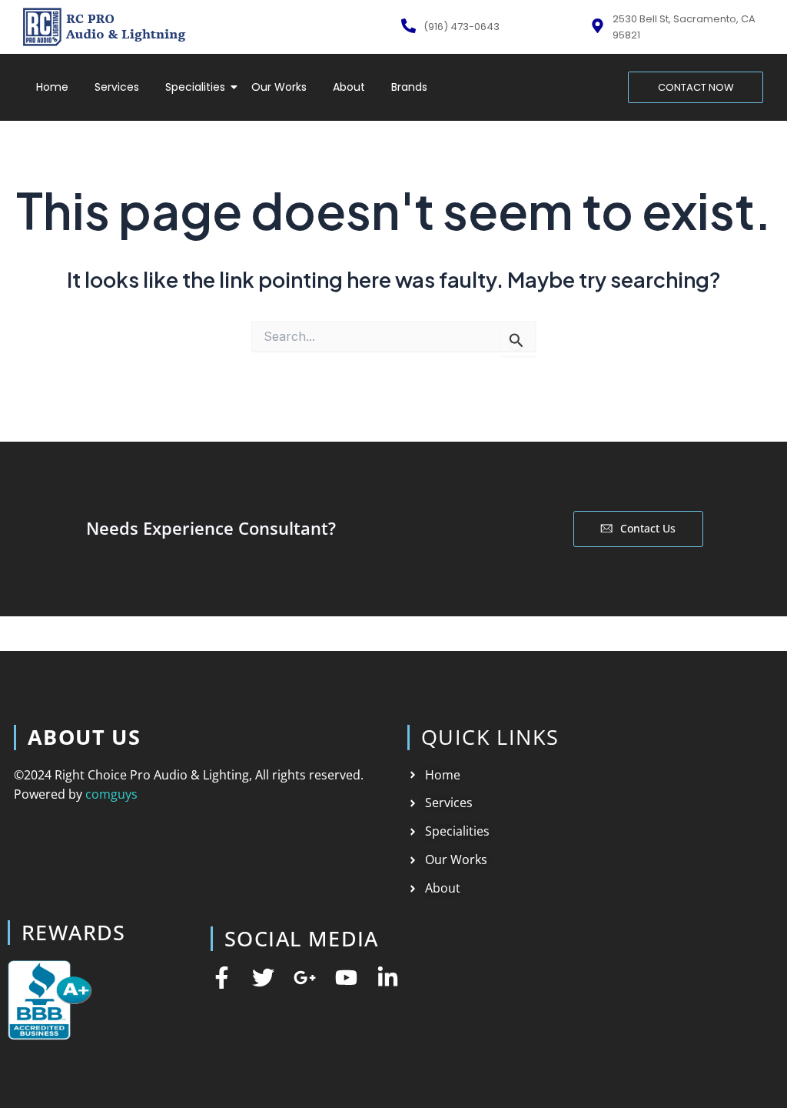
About (349, 87)
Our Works (279, 87)
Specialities (195, 87)
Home (52, 87)
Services (117, 87)
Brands (409, 87)
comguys (111, 794)
